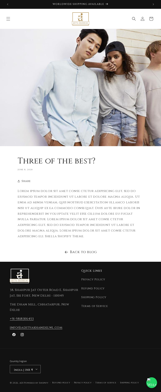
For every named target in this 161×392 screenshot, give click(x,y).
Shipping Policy (93, 297)
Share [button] (26, 181)
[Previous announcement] (7, 4)
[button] (8, 18)
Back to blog (83, 252)
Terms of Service (94, 306)
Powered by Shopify (36, 382)
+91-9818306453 (22, 319)
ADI (21, 382)
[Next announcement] (153, 4)
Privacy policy (83, 382)
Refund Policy (93, 288)
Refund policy (61, 382)
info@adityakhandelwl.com (36, 327)
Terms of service (105, 382)
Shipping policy (129, 382)
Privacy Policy (93, 279)
